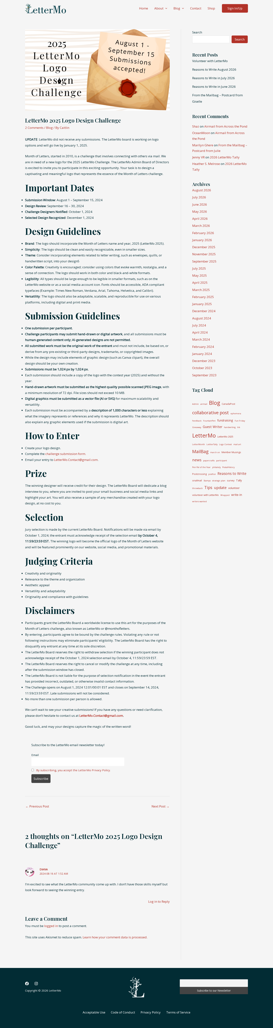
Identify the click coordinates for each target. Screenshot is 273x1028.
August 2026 (201, 190)
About (158, 8)
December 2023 (203, 361)
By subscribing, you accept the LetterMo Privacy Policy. (73, 770)
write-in (236, 495)
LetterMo (204, 435)
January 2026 (202, 240)
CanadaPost (228, 404)
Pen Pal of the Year (201, 467)
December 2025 (203, 247)
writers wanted (199, 501)
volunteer (234, 488)
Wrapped (225, 495)
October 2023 (202, 368)
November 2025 (204, 254)
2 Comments (34, 128)
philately (216, 467)
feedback (197, 420)
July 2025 (199, 268)
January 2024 (202, 354)
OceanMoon (201, 133)
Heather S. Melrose (206, 164)
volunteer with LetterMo (205, 495)
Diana (44, 869)
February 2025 (203, 297)
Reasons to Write (231, 473)
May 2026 (199, 211)
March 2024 (201, 339)
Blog (176, 8)
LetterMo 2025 (225, 436)
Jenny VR (198, 157)
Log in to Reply (159, 901)
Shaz (195, 126)
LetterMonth (198, 444)
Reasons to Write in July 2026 (213, 78)
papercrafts (208, 460)
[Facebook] (27, 983)
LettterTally (212, 444)
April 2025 (200, 282)
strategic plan (218, 480)
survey (230, 480)
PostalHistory (228, 467)
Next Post (160, 806)
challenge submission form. (65, 454)
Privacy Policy (151, 1012)
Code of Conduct (123, 1012)
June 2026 (199, 204)
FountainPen (209, 420)
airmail (203, 404)
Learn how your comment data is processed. (115, 937)
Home (143, 8)
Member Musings (231, 452)
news (197, 459)
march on (215, 452)
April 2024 (200, 332)
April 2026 (200, 218)
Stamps (207, 480)
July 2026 (199, 197)
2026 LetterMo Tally (225, 157)
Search (197, 32)
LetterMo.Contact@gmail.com (76, 460)
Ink (238, 427)
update (220, 487)
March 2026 (201, 225)
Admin (195, 404)
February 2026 (203, 233)
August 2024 (201, 318)
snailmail (197, 480)
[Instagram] (36, 983)
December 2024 (203, 311)
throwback (197, 488)
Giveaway (196, 427)
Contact (195, 8)
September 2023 (204, 375)
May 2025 (199, 275)
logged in (51, 926)
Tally (239, 480)
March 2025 (201, 290)
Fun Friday (240, 420)
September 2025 (204, 261)
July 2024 (199, 325)
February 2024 (203, 347)
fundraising (225, 420)
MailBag (200, 451)
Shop (211, 8)
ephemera (235, 413)
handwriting (229, 427)
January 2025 (202, 304)
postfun (212, 474)
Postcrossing (199, 474)
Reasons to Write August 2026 (214, 69)
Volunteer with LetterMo (210, 61)
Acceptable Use (94, 1012)
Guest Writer (212, 426)
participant (221, 460)
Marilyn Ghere (202, 145)
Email (35, 755)
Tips (208, 487)
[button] (165, 8)
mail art (237, 444)
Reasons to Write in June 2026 (214, 86)
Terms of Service (178, 1012)
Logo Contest (225, 444)
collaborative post (210, 412)
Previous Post (37, 806)
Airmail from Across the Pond (225, 126)
